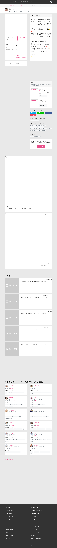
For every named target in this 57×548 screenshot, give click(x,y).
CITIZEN (10, 406)
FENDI (45, 128)
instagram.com (48, 59)
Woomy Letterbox (34, 516)
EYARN (50, 429)
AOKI (19, 451)
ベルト (40, 100)
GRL (16, 451)
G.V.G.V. (44, 439)
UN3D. (32, 393)
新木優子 (10, 385)
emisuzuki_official (14, 11)
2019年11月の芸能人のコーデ (35, 136)
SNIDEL (12, 392)
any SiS (6, 441)
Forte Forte (48, 392)
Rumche (11, 429)
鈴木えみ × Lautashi (41, 125)
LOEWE (11, 451)
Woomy (7, 2)
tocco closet (22, 439)
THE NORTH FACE (38, 439)
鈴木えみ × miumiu (33, 126)
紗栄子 (35, 397)
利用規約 (8, 538)
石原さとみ (36, 385)
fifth (47, 429)
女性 (21, 11)
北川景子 (10, 397)
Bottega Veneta (15, 416)
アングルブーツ (42, 89)
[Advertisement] (41, 71)
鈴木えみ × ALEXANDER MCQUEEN (37, 128)
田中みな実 (11, 433)
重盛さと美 (36, 422)
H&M (15, 429)
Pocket (33, 115)
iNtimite (35, 416)
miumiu (31, 130)
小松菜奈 (36, 433)
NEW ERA (43, 429)
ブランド (32, 1)
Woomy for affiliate (10, 510)
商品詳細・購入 (43, 95)
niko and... (49, 439)
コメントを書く (16, 55)
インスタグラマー (14, 1)
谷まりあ (36, 445)
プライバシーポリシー (10, 535)
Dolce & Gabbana (12, 404)
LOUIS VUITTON (43, 451)
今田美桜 (10, 445)
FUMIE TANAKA (8, 418)
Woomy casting (9, 513)
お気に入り (48, 8)
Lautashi (49, 128)
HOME (6, 5)
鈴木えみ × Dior (33, 120)
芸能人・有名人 (26, 1)
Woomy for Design (35, 513)
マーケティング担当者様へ (36, 538)
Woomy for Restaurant (10, 516)
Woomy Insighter (34, 507)
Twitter (33, 112)
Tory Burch (40, 416)
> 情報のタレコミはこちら (20, 57)
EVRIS (48, 451)
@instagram (33, 535)
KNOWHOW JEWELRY (19, 392)
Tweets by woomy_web (11, 459)
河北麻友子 (11, 410)
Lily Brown (33, 392)
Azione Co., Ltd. (34, 519)
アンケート (41, 146)
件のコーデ (12, 388)
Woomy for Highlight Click (36, 510)
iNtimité (47, 416)
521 (20, 416)
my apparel (43, 404)
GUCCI (6, 416)
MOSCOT (38, 429)
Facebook (48, 112)
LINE (41, 112)
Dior (40, 90)
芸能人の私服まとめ (10, 529)
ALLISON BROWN (34, 406)
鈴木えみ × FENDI (33, 125)
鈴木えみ (22, 5)
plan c (32, 441)
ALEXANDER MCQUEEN (41, 130)
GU (39, 404)
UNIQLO (32, 404)
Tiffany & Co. (36, 451)
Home (7, 526)
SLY (6, 392)
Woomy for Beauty (10, 519)
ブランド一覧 (8, 532)
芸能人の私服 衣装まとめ (14, 5)
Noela (17, 439)
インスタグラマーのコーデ (36, 532)
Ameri (9, 392)
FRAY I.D (43, 392)
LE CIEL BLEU (38, 392)
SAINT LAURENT (19, 404)
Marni (6, 404)
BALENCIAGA (33, 429)
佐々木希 (36, 410)
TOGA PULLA (19, 429)
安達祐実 (10, 422)
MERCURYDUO (8, 439)
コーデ (20, 1)
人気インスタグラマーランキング (37, 529)
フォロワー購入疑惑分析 (36, 526)
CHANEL (32, 439)
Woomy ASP (8, 507)
